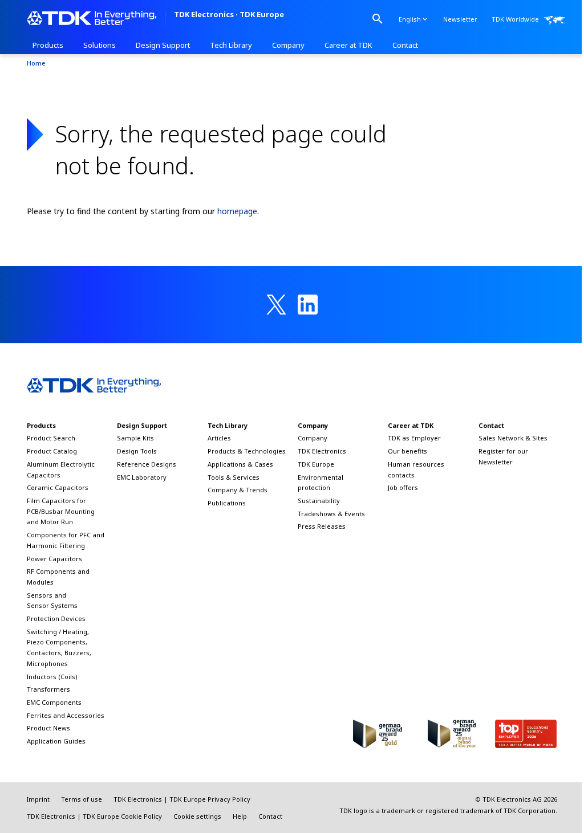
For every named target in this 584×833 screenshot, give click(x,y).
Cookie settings (197, 816)
